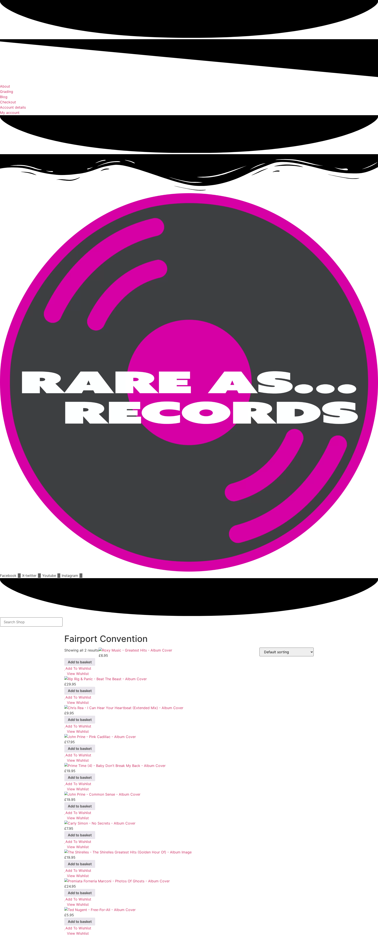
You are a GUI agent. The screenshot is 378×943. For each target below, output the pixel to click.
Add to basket (80, 662)
